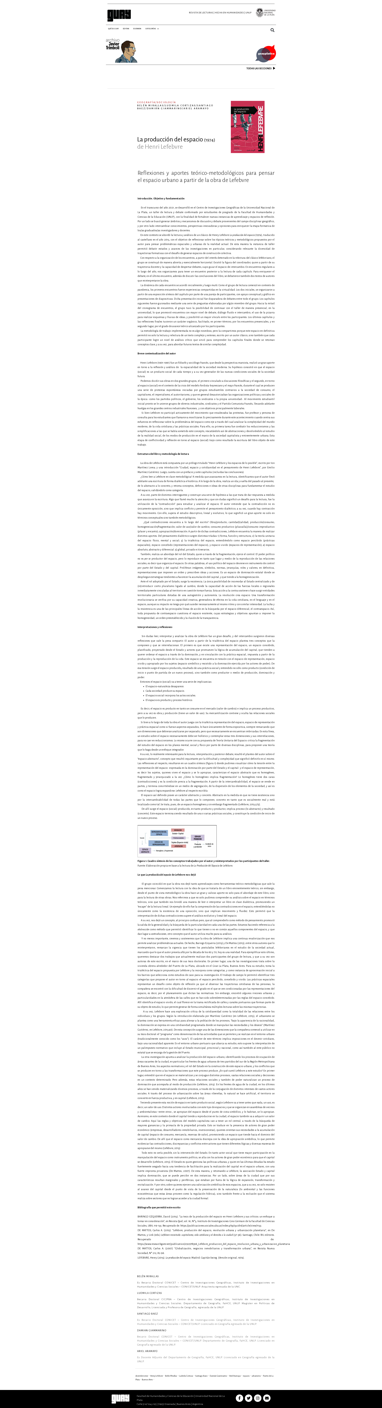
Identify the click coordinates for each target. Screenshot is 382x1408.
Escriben (137, 29)
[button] (272, 30)
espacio (246, 1376)
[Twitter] (248, 1398)
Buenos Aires (147, 1379)
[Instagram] (257, 1398)
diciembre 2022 (141, 1376)
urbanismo (256, 1376)
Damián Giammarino (218, 1376)
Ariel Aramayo (235, 1376)
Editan (126, 29)
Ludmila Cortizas (186, 1376)
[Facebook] (239, 1398)
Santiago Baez (201, 1376)
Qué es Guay (113, 29)
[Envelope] (267, 1398)
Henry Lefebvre (156, 1376)
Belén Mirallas (171, 1376)
